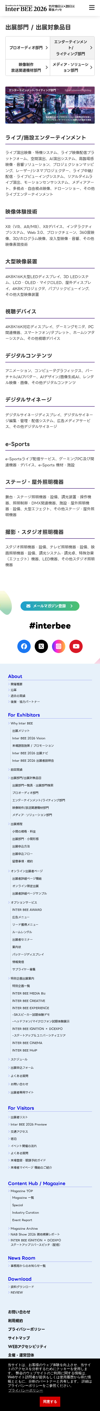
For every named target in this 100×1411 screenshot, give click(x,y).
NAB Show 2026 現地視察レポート (35, 1234)
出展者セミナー (22, 939)
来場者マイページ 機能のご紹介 (31, 1167)
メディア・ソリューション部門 (71, 67)
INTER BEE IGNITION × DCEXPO (37, 1028)
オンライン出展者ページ (27, 871)
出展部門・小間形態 (25, 839)
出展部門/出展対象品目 (26, 778)
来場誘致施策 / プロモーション (33, 745)
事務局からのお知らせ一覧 (28, 1265)
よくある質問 (19, 1076)
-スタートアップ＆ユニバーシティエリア (39, 1035)
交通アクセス (19, 1131)
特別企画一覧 (21, 986)
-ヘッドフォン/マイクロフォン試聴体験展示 (41, 1021)
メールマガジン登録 (49, 606)
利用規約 (15, 1321)
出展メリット (21, 730)
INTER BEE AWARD (27, 909)
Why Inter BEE (22, 723)
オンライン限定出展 (25, 886)
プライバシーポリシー (26, 1329)
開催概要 (16, 684)
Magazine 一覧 (23, 1197)
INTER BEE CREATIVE (28, 1000)
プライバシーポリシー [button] (25, 1390)
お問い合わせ (19, 1084)
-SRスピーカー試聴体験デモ (31, 1014)
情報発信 (18, 962)
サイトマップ (19, 1338)
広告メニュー (21, 917)
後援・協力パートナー (25, 701)
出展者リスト (19, 1117)
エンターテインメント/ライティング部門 (70, 48)
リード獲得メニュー (25, 924)
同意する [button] (50, 1402)
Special (17, 1205)
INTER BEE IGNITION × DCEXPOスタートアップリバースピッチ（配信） (36, 1242)
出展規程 (16, 824)
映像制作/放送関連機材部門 (30, 807)
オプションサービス (24, 902)
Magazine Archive (24, 1228)
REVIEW (17, 1292)
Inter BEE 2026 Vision (28, 738)
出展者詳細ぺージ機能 (27, 878)
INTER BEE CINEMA (27, 1043)
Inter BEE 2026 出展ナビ (30, 753)
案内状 (16, 947)
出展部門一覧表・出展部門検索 (32, 785)
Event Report (22, 1220)
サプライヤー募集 (23, 969)
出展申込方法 (21, 846)
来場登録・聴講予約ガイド (28, 1160)
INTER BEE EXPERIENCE (30, 1008)
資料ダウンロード (22, 1286)
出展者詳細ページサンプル (29, 893)
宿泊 (14, 1138)
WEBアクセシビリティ (27, 1346)
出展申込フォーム (22, 1067)
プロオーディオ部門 (26, 48)
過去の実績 (18, 696)
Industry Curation (25, 1212)
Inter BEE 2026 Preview (29, 1124)
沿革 (14, 690)
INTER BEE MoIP (24, 1050)
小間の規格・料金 (24, 831)
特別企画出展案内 (22, 978)
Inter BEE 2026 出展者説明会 (33, 760)
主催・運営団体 (21, 1355)
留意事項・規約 (22, 861)
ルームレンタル (22, 932)
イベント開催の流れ (24, 1146)
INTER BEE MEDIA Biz (29, 993)
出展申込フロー (22, 853)
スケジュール (19, 1059)
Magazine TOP (22, 1191)
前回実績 (16, 769)
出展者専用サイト (22, 1092)
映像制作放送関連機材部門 (26, 67)
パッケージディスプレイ (28, 954)
